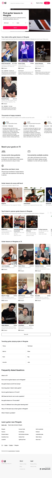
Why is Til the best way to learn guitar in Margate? (15, 408)
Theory (4, 346)
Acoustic (5, 362)
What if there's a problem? (8, 413)
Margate (3, 429)
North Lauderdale (39, 429)
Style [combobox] (18, 23)
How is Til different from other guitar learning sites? (15, 404)
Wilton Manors (39, 437)
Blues (29, 351)
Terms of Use (33, 466)
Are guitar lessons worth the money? (11, 384)
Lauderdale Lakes (39, 434)
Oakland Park (21, 437)
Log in (47, 3)
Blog (21, 466)
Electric (4, 351)
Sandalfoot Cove (5, 437)
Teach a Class (39, 3)
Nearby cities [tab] (4, 425)
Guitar (6, 445)
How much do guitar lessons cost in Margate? (13, 379)
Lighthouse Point (22, 439)
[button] (31, 3)
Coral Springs (21, 431)
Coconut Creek (22, 429)
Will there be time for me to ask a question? (13, 396)
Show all (26, 334)
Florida (11, 445)
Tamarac (3, 431)
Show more (38, 439)
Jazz (29, 362)
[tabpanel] (26, 434)
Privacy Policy (33, 464)
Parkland (38, 431)
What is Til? (5, 375)
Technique (30, 346)
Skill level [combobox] (6, 23)
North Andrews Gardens (24, 434)
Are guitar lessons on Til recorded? (11, 400)
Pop (28, 356)
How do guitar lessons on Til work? (11, 392)
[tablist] (26, 426)
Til (2, 445)
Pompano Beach (5, 434)
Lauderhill (4, 439)
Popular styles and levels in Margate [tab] (15, 425)
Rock (4, 356)
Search (15, 27)
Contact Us (22, 469)
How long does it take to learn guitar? (11, 388)
